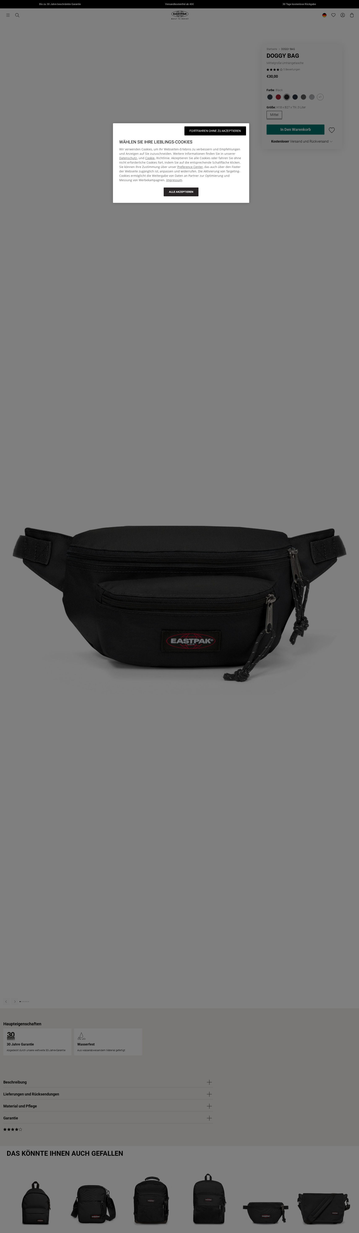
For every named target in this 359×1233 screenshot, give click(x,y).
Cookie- (150, 158)
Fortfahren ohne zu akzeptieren (215, 130)
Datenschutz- (128, 158)
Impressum (174, 180)
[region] (181, 163)
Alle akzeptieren (181, 191)
